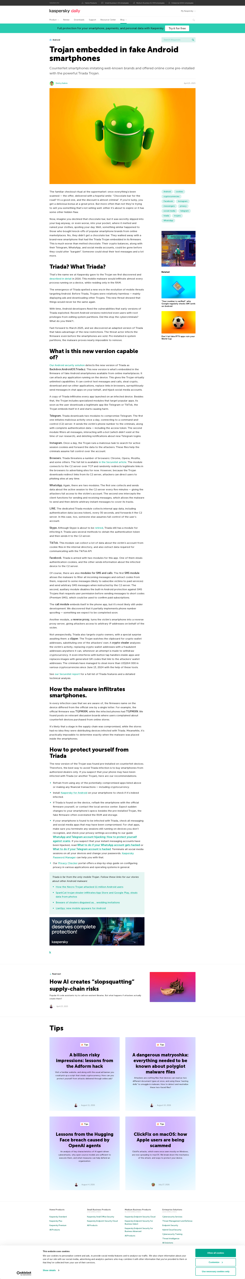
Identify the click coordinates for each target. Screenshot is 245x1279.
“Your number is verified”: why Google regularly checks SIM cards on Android (178, 303)
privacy (183, 206)
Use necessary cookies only (215, 1271)
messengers (169, 206)
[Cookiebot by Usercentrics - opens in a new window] (24, 1273)
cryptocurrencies (171, 196)
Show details (49, 1270)
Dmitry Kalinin (62, 83)
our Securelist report (67, 674)
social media (169, 211)
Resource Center (108, 20)
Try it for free (177, 28)
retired (99, 527)
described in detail (60, 278)
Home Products (91, 3)
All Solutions (167, 1243)
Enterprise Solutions (172, 1209)
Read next (56, 974)
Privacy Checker (68, 863)
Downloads (79, 20)
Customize (214, 1262)
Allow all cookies (215, 1253)
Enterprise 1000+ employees (182, 3)
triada (166, 215)
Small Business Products (99, 1209)
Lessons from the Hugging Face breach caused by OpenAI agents (84, 1140)
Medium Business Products (138, 1209)
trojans (177, 215)
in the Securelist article (112, 462)
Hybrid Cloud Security (171, 1230)
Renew (66, 20)
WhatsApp (168, 220)
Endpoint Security (170, 1225)
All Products (54, 1230)
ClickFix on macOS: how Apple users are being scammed (160, 1140)
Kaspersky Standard (58, 1217)
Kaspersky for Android (74, 792)
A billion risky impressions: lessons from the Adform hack (84, 1060)
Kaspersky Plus (55, 1221)
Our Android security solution (67, 365)
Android (56, 40)
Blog (122, 20)
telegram (184, 211)
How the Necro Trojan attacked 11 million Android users (89, 886)
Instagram (182, 201)
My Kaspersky (187, 11)
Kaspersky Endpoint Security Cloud (102, 1221)
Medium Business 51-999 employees (150, 3)
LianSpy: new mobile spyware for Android (81, 908)
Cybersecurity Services (172, 1217)
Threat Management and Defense (177, 1221)
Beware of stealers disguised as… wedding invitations (88, 902)
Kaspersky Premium (57, 1225)
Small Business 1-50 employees (117, 3)
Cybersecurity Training (172, 1234)
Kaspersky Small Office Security (100, 1217)
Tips (86, 1045)
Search (193, 39)
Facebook (168, 201)
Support (92, 20)
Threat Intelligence (170, 1238)
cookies (179, 191)
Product (52, 20)
